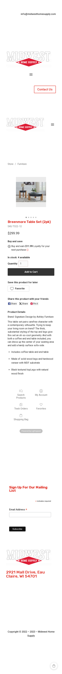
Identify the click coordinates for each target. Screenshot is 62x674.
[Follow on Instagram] (34, 23)
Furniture (22, 164)
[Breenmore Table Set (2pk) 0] (31, 192)
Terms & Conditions (31, 601)
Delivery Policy (31, 618)
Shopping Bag (21, 419)
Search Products (21, 396)
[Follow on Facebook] (28, 23)
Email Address (18, 510)
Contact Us (45, 89)
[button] (18, 289)
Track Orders (21, 408)
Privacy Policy (31, 609)
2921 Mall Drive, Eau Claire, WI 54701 (25, 574)
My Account (41, 394)
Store (10, 164)
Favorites (41, 408)
